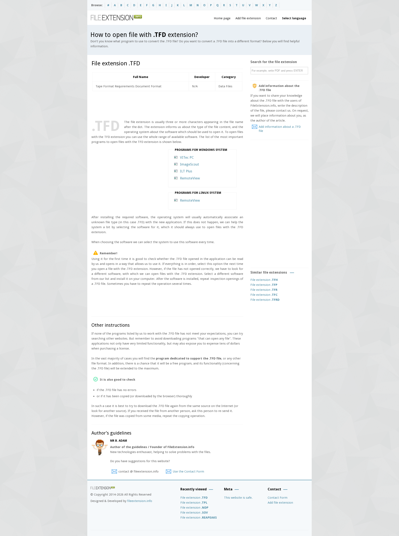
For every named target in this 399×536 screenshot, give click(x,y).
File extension (264, 280)
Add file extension (248, 18)
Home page (222, 18)
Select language (294, 18)
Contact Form (277, 497)
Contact (271, 18)
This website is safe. (238, 497)
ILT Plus (186, 171)
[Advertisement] (167, 104)
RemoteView (190, 178)
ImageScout (189, 164)
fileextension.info (139, 501)
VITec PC (187, 157)
